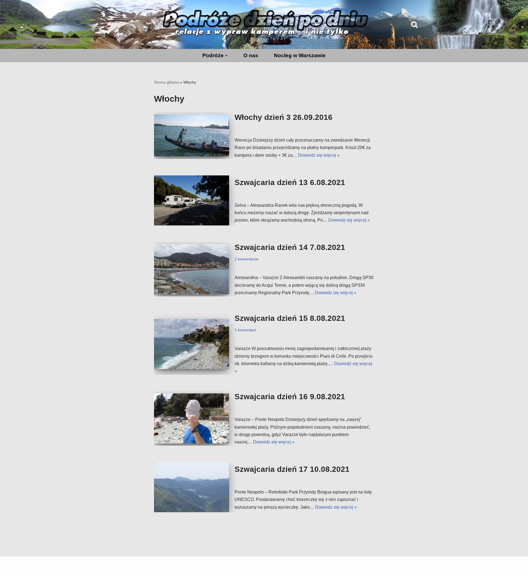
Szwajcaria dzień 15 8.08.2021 (290, 318)
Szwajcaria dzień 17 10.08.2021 (292, 469)
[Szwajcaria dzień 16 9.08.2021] (191, 418)
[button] (226, 55)
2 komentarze (246, 259)
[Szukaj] (414, 24)
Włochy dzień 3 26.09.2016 (283, 117)
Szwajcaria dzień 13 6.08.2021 (290, 182)
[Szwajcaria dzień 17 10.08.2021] (191, 487)
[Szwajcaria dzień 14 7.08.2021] (191, 269)
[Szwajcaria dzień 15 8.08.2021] (191, 344)
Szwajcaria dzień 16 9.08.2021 (290, 396)
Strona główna (166, 82)
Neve (112, 569)
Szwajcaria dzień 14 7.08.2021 (290, 247)
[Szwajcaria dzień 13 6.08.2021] (191, 200)
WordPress (156, 569)
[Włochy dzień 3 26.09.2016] (191, 135)
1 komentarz (245, 330)
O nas (250, 55)
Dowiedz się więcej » (319, 155)
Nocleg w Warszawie (300, 55)
